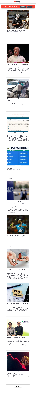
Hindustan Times (12, 212)
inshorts (12, 6)
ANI (10, 144)
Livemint (11, 280)
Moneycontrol (12, 178)
